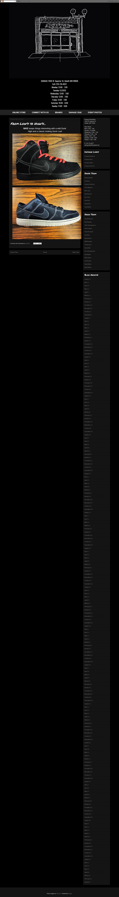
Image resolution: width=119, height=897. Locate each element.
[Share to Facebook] (39, 243)
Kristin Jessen (88, 238)
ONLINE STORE (19, 112)
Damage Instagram (90, 156)
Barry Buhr (87, 248)
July (86, 282)
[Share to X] (37, 243)
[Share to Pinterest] (41, 243)
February (87, 298)
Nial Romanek (88, 241)
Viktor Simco (88, 257)
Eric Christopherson (90, 251)
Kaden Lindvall (88, 177)
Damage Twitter (89, 163)
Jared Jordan (88, 261)
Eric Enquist (88, 254)
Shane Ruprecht (89, 231)
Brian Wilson (88, 264)
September (87, 315)
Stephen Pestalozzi (90, 184)
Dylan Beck (88, 203)
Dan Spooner (88, 244)
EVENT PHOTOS (95, 112)
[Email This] (34, 243)
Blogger (70, 893)
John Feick (87, 200)
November (87, 308)
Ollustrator (58, 893)
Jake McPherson (89, 219)
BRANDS (58, 112)
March (86, 295)
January (87, 302)
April (86, 292)
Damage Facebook (89, 166)
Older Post (75, 252)
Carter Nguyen (88, 187)
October (87, 311)
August (86, 279)
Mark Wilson (88, 267)
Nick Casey (87, 190)
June (86, 285)
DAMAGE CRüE (75, 112)
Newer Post (14, 252)
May (86, 289)
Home (45, 252)
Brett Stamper (88, 228)
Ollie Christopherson (90, 225)
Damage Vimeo (89, 159)
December (87, 305)
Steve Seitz (87, 197)
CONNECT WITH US (40, 112)
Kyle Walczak (88, 194)
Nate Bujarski (88, 222)
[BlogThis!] (36, 243)
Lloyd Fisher (88, 207)
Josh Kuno (87, 181)
